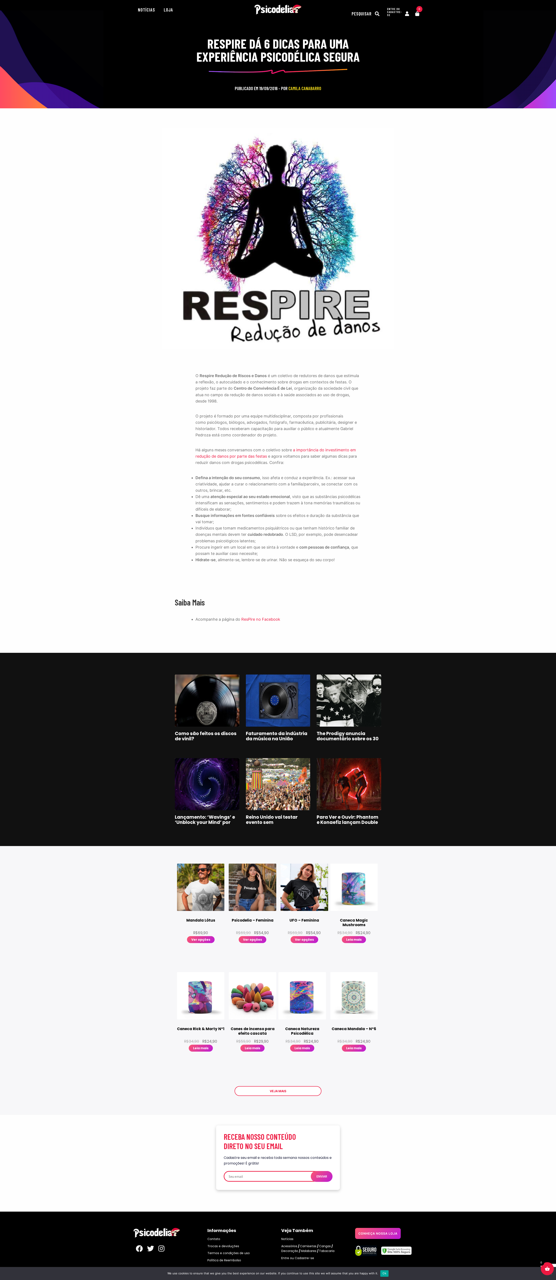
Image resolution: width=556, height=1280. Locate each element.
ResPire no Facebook (260, 619)
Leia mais (354, 939)
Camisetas (308, 1246)
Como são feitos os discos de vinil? (206, 736)
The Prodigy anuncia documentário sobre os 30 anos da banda (348, 738)
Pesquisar (362, 13)
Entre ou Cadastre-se (297, 1258)
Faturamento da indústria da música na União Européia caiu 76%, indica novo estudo (276, 741)
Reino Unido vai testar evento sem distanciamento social (273, 822)
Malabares (308, 1251)
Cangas (325, 1246)
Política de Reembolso (224, 1260)
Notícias (146, 9)
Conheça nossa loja (377, 1233)
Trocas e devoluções (223, 1246)
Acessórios (289, 1246)
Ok (384, 1273)
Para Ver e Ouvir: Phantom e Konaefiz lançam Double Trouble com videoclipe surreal (347, 825)
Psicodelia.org (278, 10)
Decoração (289, 1251)
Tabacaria (326, 1251)
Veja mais (278, 1091)
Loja (168, 9)
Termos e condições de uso (228, 1253)
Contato (213, 1239)
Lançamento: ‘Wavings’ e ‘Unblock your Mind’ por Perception (205, 822)
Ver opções (200, 939)
